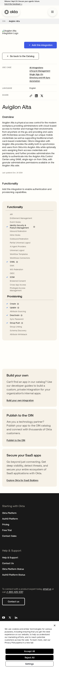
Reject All (29, 657)
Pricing (5, 524)
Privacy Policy (19, 643)
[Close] (55, 625)
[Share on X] (41, 96)
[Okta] (11, 12)
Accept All (29, 651)
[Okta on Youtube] (3, 618)
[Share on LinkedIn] (36, 96)
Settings (29, 664)
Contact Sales (9, 536)
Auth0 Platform (10, 518)
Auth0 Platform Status (13, 575)
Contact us (13, 601)
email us (47, 589)
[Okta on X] (10, 618)
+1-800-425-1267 (14, 592)
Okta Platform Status (13, 569)
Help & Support (10, 557)
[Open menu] (52, 12)
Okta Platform (9, 513)
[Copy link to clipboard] (31, 96)
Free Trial (7, 530)
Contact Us (8, 563)
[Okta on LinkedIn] (16, 618)
